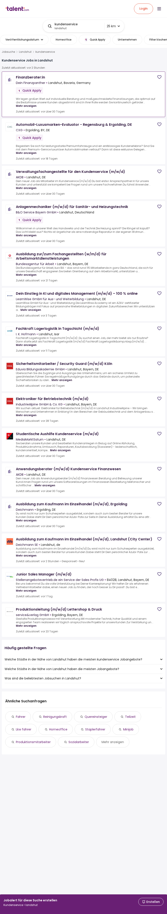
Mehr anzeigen (26, 106)
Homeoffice (58, 729)
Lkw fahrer (23, 729)
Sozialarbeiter (78, 742)
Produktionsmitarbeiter (33, 742)
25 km (111, 26)
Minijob (128, 729)
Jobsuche (8, 52)
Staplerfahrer (95, 729)
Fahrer (20, 717)
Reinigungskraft (55, 717)
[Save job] (159, 77)
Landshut (25, 52)
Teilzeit (130, 717)
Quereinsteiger (96, 717)
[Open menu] (159, 8)
